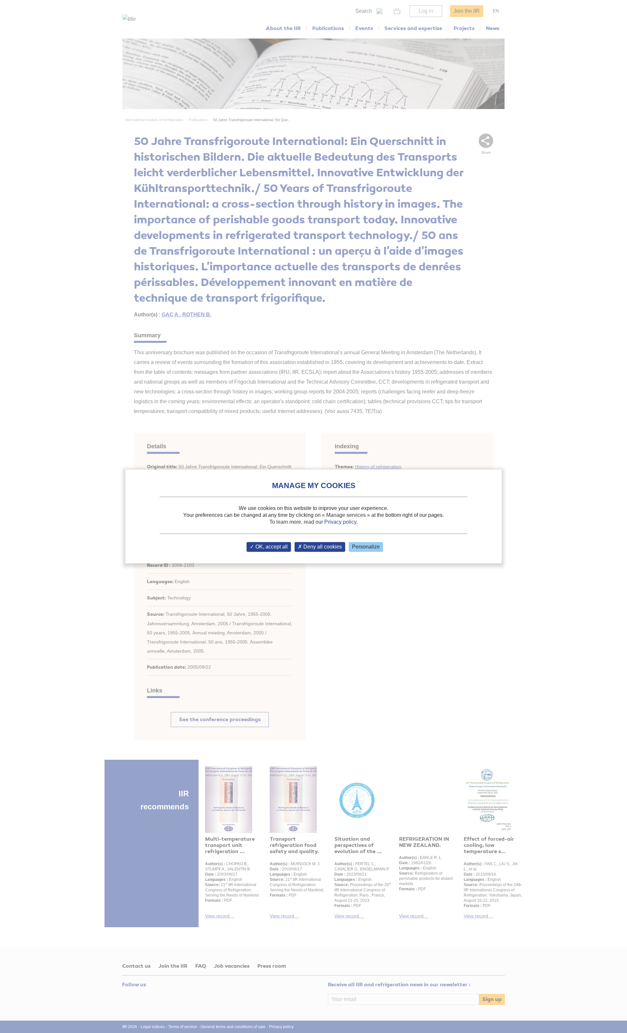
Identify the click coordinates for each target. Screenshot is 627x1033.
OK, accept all (271, 547)
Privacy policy (340, 522)
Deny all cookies (322, 547)
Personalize (366, 547)
